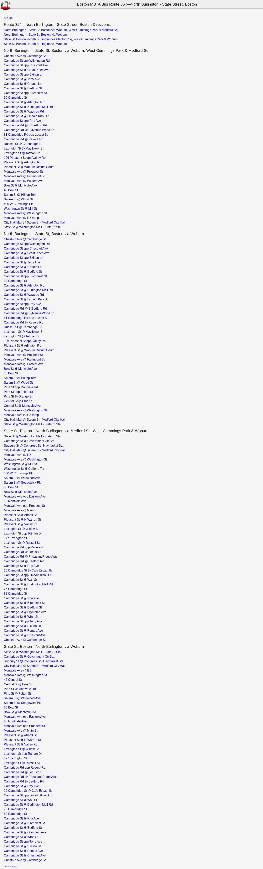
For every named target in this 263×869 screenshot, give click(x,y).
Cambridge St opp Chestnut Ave (26, 65)
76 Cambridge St (15, 589)
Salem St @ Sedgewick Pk (22, 482)
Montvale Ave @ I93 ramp (21, 217)
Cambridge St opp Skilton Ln (23, 74)
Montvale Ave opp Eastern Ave (25, 496)
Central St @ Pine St (18, 401)
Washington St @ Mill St (20, 208)
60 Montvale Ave (15, 501)
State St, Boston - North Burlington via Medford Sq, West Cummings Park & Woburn (61, 39)
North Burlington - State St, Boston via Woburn (35, 34)
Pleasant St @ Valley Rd (21, 524)
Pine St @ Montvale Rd (20, 689)
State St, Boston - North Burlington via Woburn (35, 43)
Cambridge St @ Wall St (20, 579)
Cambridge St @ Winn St (21, 616)
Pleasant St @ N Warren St (22, 519)
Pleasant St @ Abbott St (20, 515)
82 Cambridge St (15, 593)
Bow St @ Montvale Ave (20, 185)
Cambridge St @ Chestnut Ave (25, 635)
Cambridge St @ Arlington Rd (24, 102)
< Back (8, 17)
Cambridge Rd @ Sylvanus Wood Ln (29, 130)
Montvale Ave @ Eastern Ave (24, 180)
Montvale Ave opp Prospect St (24, 505)
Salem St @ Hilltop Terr (20, 194)
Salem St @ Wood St (18, 199)
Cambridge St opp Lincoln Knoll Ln (28, 575)
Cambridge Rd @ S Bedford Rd (25, 125)
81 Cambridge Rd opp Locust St (26, 134)
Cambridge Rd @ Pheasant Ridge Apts (30, 556)
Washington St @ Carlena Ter (24, 468)
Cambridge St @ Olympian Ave (25, 612)
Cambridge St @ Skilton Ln (22, 626)
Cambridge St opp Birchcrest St (25, 93)
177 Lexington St (15, 538)
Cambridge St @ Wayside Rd (24, 111)
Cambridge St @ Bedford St (23, 88)
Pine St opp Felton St (18, 391)
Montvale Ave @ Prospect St (23, 171)
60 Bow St (11, 487)
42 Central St (13, 679)
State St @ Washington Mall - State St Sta (32, 227)
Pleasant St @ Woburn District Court (29, 167)
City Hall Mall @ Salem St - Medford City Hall (34, 222)
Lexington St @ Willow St (21, 528)
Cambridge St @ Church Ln (23, 83)
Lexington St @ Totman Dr (22, 153)
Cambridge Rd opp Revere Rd (24, 547)
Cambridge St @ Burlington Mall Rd (28, 106)
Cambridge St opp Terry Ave (23, 621)
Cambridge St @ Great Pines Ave (26, 69)
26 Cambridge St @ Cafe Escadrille (28, 570)
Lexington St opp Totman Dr (23, 533)
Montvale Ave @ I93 (17, 454)
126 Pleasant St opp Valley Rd (25, 157)
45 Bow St (11, 190)
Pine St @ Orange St (18, 396)
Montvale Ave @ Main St (20, 510)
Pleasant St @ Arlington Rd (22, 162)
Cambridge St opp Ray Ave (22, 120)
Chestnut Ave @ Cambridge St (25, 56)
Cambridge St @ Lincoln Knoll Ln (26, 116)
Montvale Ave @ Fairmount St (24, 176)
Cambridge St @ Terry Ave (22, 79)
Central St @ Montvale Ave (22, 405)
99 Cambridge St (15, 97)
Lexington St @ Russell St (22, 542)
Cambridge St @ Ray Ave (21, 565)
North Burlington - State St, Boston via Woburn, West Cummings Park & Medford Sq (61, 30)
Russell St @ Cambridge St (22, 143)
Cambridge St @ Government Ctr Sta (29, 441)
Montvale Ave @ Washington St (25, 213)
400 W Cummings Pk (18, 204)
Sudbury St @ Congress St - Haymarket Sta (33, 445)
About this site (10, 867)
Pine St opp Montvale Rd (21, 387)
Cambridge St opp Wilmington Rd (27, 60)
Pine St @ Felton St (17, 693)
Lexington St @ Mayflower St (23, 148)
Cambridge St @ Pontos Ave (23, 630)
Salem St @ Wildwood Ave (22, 478)
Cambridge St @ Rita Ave (21, 598)
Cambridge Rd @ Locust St (22, 552)
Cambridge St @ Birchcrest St (24, 602)
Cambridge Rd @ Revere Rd (23, 139)
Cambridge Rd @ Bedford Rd (24, 561)
